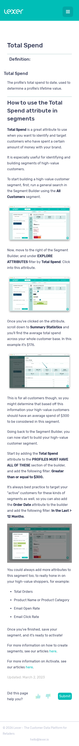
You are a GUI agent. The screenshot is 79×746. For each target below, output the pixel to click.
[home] (12, 12)
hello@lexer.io (39, 739)
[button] (68, 12)
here (52, 651)
